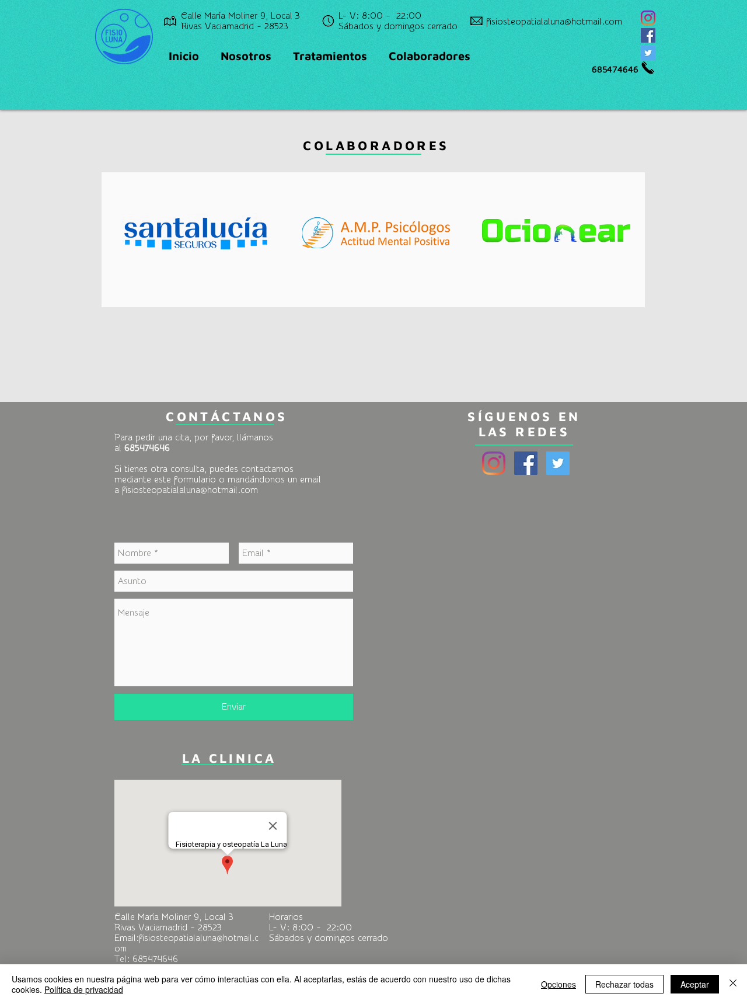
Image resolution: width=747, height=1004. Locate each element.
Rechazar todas (624, 984)
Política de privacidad (83, 989)
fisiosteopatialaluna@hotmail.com (190, 490)
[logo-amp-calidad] (376, 232)
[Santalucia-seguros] (196, 232)
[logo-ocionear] (556, 232)
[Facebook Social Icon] (648, 35)
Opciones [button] (558, 984)
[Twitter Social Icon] (648, 53)
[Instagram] (648, 18)
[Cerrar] (733, 984)
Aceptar (694, 984)
